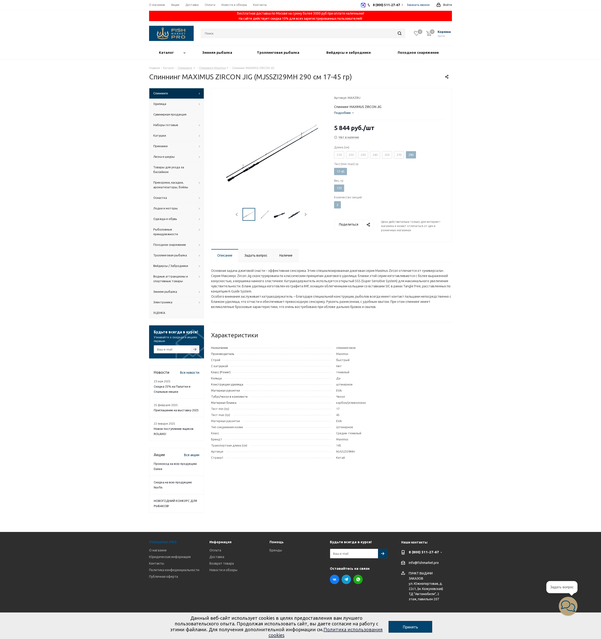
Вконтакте (334, 579)
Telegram (346, 579)
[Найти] (399, 33)
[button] (568, 606)
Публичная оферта (163, 576)
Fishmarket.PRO (163, 542)
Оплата (215, 550)
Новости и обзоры (223, 570)
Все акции (191, 455)
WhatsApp (358, 579)
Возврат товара (221, 563)
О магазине (158, 550)
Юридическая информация (170, 557)
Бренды (276, 550)
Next (305, 214)
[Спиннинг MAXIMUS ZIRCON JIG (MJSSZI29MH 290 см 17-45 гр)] (271, 153)
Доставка (216, 557)
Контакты (156, 563)
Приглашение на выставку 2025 (176, 410)
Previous (237, 214)
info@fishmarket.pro (424, 563)
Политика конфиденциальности (174, 570)
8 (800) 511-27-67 (424, 552)
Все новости (189, 372)
